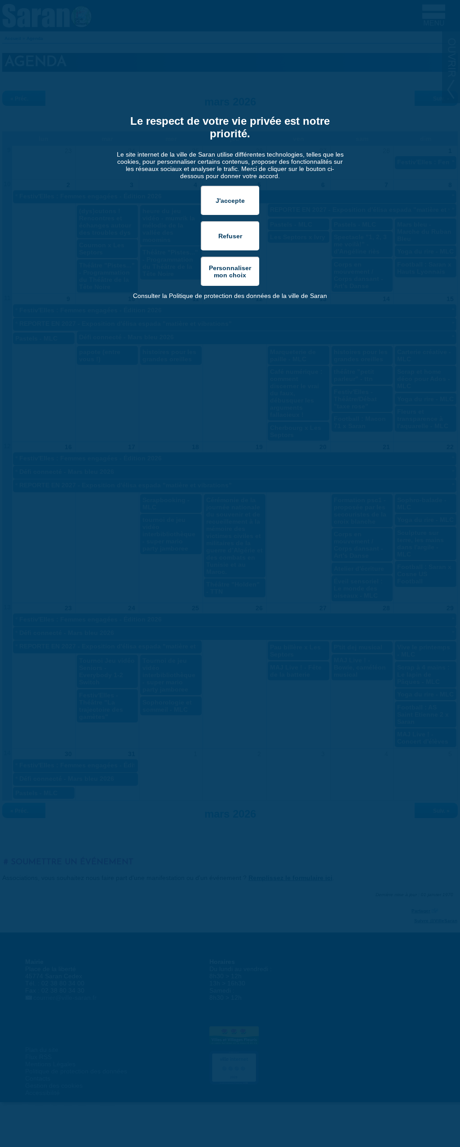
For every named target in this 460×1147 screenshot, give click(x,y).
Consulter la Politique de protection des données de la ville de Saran (230, 295)
